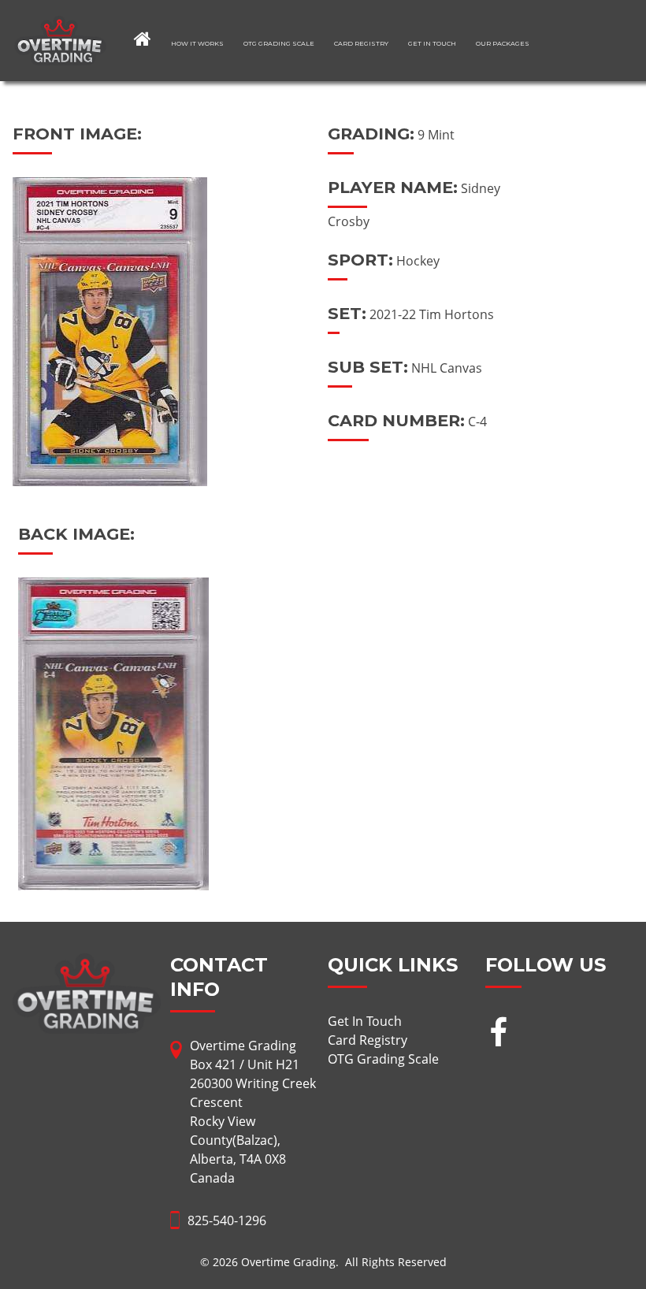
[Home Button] (142, 38)
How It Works (197, 43)
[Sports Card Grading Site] (60, 25)
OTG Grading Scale (278, 43)
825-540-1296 (226, 1220)
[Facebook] (498, 1034)
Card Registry (361, 43)
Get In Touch (432, 43)
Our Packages (502, 43)
